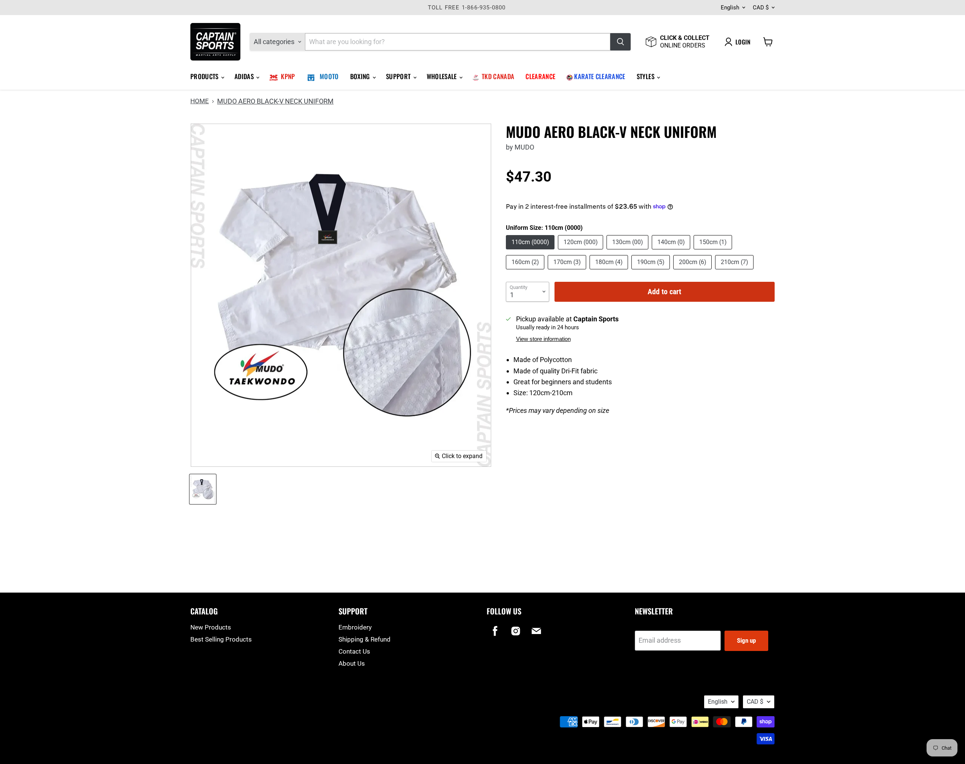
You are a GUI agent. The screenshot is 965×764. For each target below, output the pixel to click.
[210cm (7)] (735, 271)
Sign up (746, 640)
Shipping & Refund (365, 639)
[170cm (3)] (568, 271)
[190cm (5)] (651, 271)
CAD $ (761, 7)
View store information (543, 339)
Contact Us (354, 651)
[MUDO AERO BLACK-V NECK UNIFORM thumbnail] (203, 489)
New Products (210, 627)
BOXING (361, 76)
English (730, 7)
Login (743, 41)
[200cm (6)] (693, 271)
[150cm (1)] (714, 251)
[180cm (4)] (610, 271)
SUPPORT (399, 76)
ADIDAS (244, 76)
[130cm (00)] (628, 251)
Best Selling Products (221, 639)
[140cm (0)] (672, 251)
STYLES (646, 76)
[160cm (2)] (526, 271)
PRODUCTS (205, 76)
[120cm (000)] (581, 251)
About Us (352, 663)
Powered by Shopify (211, 710)
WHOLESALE (442, 76)
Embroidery (355, 627)
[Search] (620, 41)
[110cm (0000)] (531, 251)
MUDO (524, 147)
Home (199, 101)
